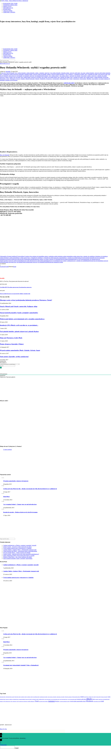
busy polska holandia (12, 258)
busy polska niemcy (23, 258)
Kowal (11, 259)
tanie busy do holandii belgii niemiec (20, 262)
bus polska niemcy (76, 256)
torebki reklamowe (31, 701)
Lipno (31, 259)
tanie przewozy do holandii (37, 262)
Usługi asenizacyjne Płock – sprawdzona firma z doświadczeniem (20, 551)
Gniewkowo (97, 258)
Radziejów (88, 260)
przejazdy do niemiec (90, 259)
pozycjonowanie (48, 699)
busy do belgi (101, 256)
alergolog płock (18, 696)
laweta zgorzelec (104, 696)
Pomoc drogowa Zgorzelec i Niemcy (12, 344)
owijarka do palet (35, 699)
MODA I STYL (7, 6)
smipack (96, 699)
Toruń (45, 262)
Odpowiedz (4, 745)
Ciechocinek (85, 258)
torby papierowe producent (22, 701)
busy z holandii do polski (34, 258)
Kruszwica (16, 259)
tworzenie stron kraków (43, 701)
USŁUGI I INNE (7, 10)
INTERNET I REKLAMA (10, 5)
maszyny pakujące (9, 699)
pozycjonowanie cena (55, 699)
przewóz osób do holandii (15, 260)
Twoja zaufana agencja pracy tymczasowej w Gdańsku (17, 548)
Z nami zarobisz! (7, 449)
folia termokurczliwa (76, 696)
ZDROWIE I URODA (9, 12)
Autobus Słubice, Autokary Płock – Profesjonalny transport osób (19, 549)
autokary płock (30, 696)
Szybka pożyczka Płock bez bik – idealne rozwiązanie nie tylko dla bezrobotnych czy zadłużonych (30, 488)
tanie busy (8, 262)
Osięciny (62, 259)
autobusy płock (24, 696)
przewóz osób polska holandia (40, 260)
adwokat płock (3, 696)
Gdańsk (82, 696)
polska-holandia (69, 259)
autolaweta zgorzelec (44, 696)
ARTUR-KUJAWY (69, 83)
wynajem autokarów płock (64, 701)
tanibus (4, 262)
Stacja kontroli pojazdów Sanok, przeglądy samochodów (19, 313)
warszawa (51, 701)
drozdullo (8, 71)
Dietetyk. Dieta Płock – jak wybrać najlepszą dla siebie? (17, 557)
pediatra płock (41, 699)
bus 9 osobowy (26, 256)
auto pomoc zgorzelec (52, 696)
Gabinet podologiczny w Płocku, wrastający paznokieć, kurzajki (19, 545)
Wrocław (57, 701)
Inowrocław (6, 259)
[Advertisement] (55, 35)
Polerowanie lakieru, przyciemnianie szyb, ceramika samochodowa (22, 319)
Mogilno (35, 259)
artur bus (11, 256)
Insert (16, 748)
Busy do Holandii (4, 155)
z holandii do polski (58, 262)
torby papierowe (13, 701)
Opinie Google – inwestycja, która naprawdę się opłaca (17, 547)
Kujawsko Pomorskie (24, 259)
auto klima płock (36, 696)
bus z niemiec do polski (87, 256)
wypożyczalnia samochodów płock (78, 701)
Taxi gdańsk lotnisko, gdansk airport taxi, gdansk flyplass (19, 331)
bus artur (32, 256)
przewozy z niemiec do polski (78, 260)
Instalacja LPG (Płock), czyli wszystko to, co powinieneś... (19, 325)
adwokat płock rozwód (10, 696)
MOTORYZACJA (8, 8)
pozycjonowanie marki (72, 699)
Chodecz (79, 258)
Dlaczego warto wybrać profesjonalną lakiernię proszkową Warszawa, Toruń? (26, 300)
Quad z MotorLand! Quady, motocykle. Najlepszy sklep (18, 306)
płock (89, 698)
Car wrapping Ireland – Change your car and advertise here (20, 504)
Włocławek (50, 262)
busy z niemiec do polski (70, 258)
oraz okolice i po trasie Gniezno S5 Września (48, 259)
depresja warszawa (68, 696)
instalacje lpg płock (92, 696)
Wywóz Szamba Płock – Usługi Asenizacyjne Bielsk (16, 552)
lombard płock (3, 699)
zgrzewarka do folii (97, 701)
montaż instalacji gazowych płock (25, 699)
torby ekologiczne (6, 701)
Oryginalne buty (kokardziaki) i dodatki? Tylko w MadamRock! (21, 665)
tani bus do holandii (96, 260)
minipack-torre (16, 699)
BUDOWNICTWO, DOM (10, 3)
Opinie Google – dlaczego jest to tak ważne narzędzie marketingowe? (21, 554)
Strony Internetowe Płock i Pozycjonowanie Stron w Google (18, 555)
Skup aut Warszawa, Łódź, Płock (11, 338)
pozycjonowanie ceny (63, 699)
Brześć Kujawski (18, 256)
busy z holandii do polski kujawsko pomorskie (52, 258)
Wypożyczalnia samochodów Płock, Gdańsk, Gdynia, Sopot (20, 350)
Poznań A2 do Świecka (79, 259)
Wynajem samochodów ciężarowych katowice (15, 481)
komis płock (98, 696)
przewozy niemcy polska (64, 260)
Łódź (102, 701)
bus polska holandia (66, 256)
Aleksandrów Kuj (4, 256)
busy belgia (95, 256)
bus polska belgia (56, 256)
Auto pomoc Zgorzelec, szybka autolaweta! (14, 356)
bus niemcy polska (47, 256)
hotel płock (86, 696)
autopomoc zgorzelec (61, 696)
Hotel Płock (6, 496)
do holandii (91, 258)
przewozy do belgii (53, 260)
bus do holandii (39, 256)
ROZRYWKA (7, 9)
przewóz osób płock (27, 260)
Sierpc (93, 699)
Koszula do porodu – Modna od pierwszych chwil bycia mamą (20, 512)
